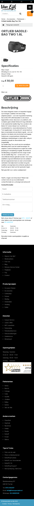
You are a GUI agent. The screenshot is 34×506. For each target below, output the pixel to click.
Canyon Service (9, 320)
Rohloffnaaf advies (10, 458)
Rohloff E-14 (8, 463)
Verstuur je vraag (8, 214)
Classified (8, 420)
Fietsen (7, 296)
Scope (7, 437)
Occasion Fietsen (10, 288)
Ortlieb (7, 428)
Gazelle (7, 396)
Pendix (7, 431)
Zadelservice (9, 336)
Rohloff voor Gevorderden (13, 460)
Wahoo (7, 439)
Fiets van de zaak (10, 452)
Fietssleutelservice (10, 331)
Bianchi (7, 388)
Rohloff (7, 434)
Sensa (6, 386)
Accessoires (11, 19)
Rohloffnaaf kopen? (11, 466)
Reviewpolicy (16, 503)
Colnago (7, 391)
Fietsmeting (8, 328)
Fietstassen (21, 19)
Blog (6, 264)
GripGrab (7, 423)
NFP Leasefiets (9, 325)
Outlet (6, 307)
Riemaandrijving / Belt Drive (13, 469)
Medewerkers (9, 259)
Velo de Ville (8, 407)
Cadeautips (8, 293)
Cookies (4, 503)
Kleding (7, 299)
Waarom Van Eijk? (10, 256)
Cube (6, 394)
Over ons (7, 261)
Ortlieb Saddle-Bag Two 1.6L (11, 21)
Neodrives (8, 426)
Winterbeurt (8, 339)
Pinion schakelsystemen (12, 455)
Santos (7, 405)
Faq (6, 272)
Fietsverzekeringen (11, 333)
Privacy (10, 503)
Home (3, 19)
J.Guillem (7, 399)
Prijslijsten (8, 270)
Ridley (6, 402)
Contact (7, 275)
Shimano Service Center (12, 267)
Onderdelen (8, 302)
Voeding (7, 304)
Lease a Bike (9, 323)
